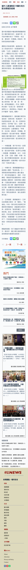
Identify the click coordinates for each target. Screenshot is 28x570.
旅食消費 (22, 293)
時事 (14, 2)
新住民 (6, 492)
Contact (6, 562)
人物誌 (6, 538)
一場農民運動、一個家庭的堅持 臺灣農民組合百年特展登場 (13, 349)
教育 (13, 17)
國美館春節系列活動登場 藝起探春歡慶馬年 (13, 419)
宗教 (5, 520)
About (6, 554)
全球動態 (6, 500)
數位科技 (6, 512)
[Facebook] (5, 566)
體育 (5, 525)
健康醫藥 (5, 17)
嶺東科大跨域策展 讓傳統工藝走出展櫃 (13, 299)
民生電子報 (21, 313)
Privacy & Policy (9, 559)
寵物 (5, 523)
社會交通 (6, 495)
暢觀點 (23, 2)
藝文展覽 (13, 366)
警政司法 (19, 282)
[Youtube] (7, 566)
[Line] (9, 566)
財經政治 (6, 497)
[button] (21, 330)
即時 (10, 2)
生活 (18, 2)
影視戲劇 (6, 510)
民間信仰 (6, 535)
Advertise (6, 557)
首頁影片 (22, 436)
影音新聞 (19, 366)
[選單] (25, 2)
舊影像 (6, 533)
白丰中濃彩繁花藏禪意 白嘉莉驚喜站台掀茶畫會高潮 (13, 385)
